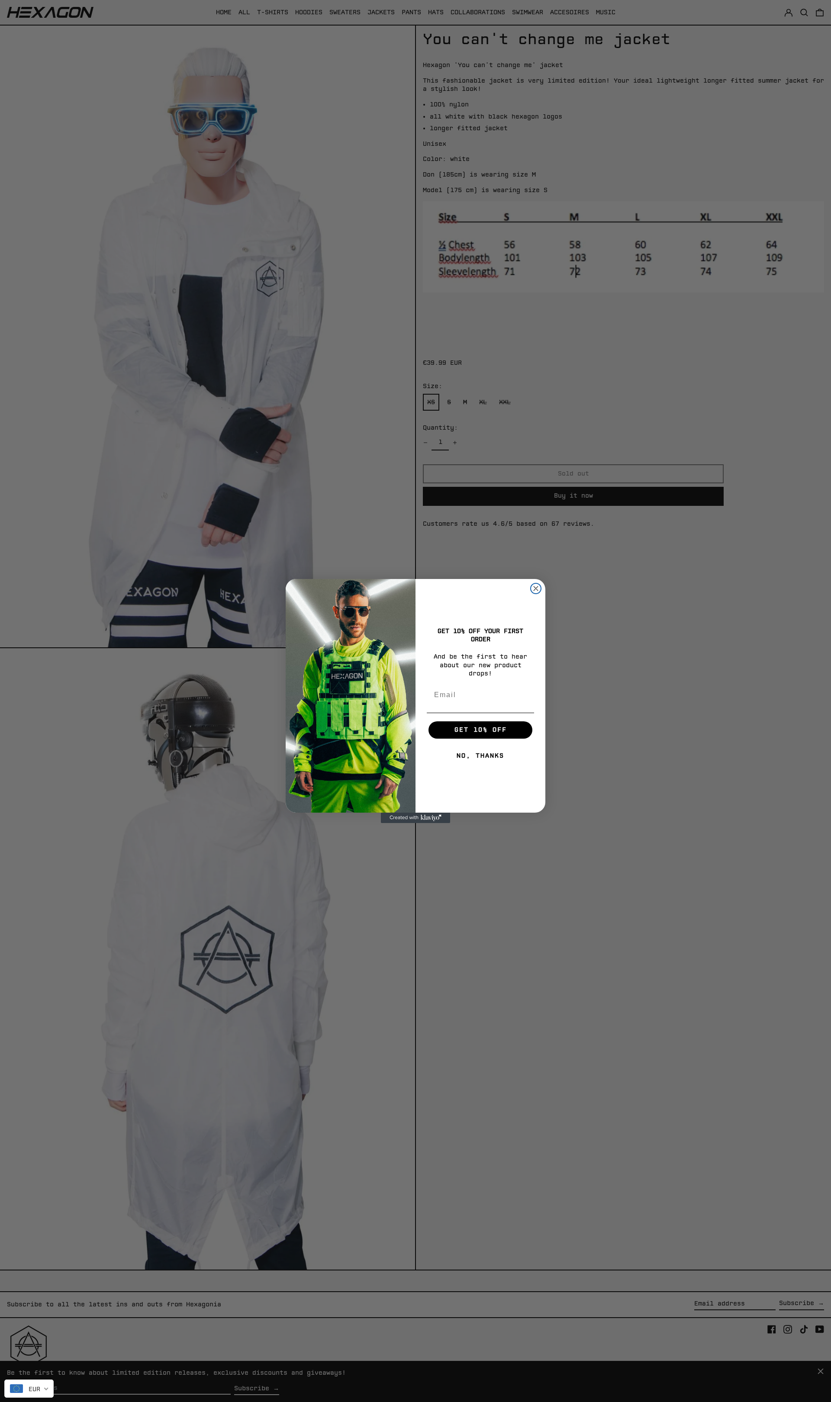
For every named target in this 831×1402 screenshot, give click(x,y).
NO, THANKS (480, 755)
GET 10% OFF (480, 729)
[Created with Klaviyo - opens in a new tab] (415, 818)
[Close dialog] (536, 588)
